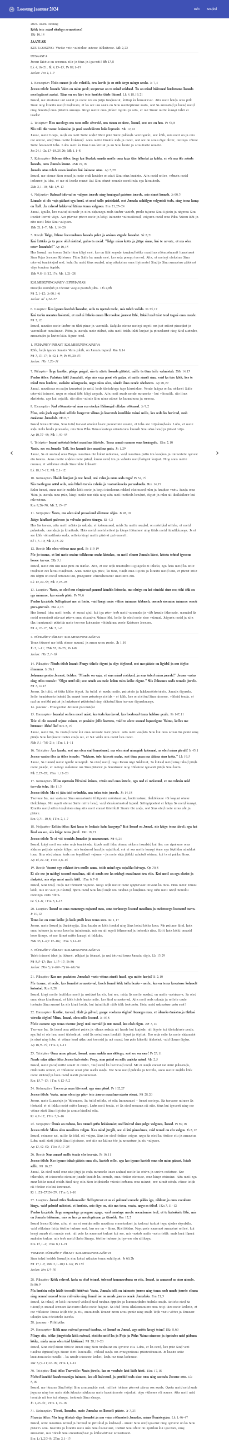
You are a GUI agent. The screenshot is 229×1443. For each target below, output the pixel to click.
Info (197, 9)
